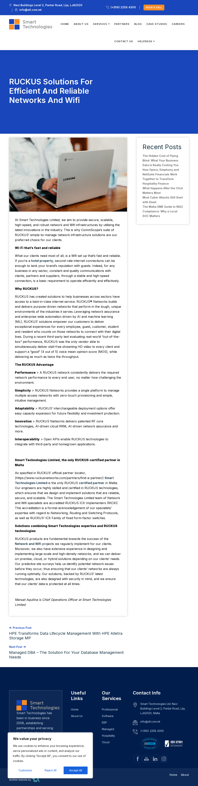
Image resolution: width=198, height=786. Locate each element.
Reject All (50, 770)
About (185, 774)
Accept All (75, 770)
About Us (81, 23)
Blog (138, 23)
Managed (108, 729)
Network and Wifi (28, 544)
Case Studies (156, 23)
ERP (104, 722)
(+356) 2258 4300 (123, 7)
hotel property (42, 261)
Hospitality (108, 735)
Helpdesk (145, 41)
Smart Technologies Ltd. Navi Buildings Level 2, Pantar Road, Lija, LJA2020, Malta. (162, 708)
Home (65, 23)
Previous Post (65, 633)
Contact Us (123, 41)
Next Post (66, 652)
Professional (110, 709)
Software (108, 716)
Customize (25, 770)
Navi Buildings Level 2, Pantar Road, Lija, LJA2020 (48, 5)
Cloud (105, 742)
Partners (121, 23)
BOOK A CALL (154, 7)
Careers (178, 23)
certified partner (91, 483)
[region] (50, 755)
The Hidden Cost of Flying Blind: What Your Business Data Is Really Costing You (160, 160)
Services (100, 23)
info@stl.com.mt (30, 9)
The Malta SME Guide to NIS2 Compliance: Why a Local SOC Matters (163, 211)
